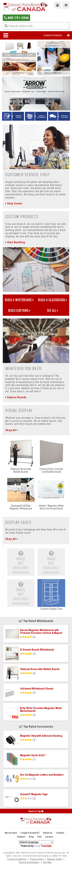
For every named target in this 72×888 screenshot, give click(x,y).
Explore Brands (16, 397)
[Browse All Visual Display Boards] (19, 49)
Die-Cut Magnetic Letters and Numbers (42, 774)
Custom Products (53, 35)
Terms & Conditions (16, 859)
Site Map (47, 862)
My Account (11, 832)
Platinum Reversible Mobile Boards (40, 669)
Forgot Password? (30, 832)
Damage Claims (54, 859)
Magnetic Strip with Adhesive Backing (41, 735)
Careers (49, 836)
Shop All (11, 430)
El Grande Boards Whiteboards (37, 649)
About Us (47, 832)
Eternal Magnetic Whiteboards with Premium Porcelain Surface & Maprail (41, 631)
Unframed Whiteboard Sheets (36, 688)
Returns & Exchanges (29, 862)
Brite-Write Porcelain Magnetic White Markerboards (41, 709)
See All (52, 310)
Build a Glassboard (52, 299)
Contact (60, 832)
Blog (31, 836)
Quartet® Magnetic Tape (34, 794)
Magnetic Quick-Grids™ (33, 755)
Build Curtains (18, 310)
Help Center (14, 203)
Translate (46, 845)
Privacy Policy (36, 859)
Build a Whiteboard (18, 299)
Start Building (15, 242)
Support (21, 836)
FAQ (39, 836)
